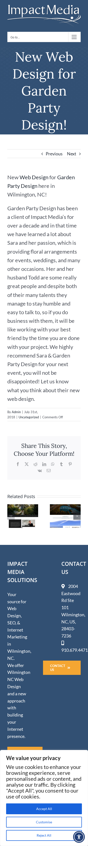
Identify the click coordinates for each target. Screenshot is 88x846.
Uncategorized (29, 417)
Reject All (44, 835)
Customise (44, 822)
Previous (54, 153)
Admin (16, 412)
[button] (11, 516)
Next (71, 153)
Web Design (34, 177)
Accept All (44, 809)
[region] (44, 798)
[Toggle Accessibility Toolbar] (79, 836)
